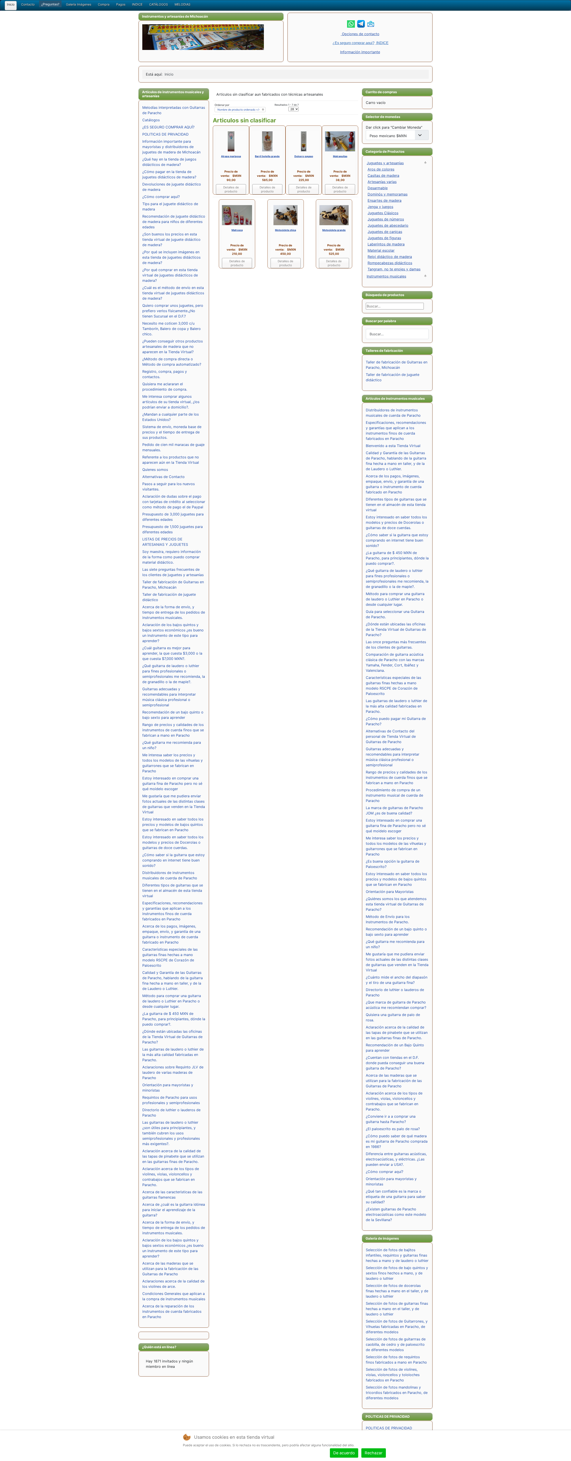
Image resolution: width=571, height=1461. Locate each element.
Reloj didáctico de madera (390, 256)
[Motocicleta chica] (285, 215)
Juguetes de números (386, 219)
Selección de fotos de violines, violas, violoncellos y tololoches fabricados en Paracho (393, 1374)
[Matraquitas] (340, 141)
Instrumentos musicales (386, 276)
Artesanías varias (382, 181)
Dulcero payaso (303, 156)
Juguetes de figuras (384, 238)
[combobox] (397, 334)
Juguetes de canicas (385, 231)
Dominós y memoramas (388, 194)
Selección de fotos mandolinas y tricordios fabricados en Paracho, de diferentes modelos (397, 1392)
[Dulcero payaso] (303, 141)
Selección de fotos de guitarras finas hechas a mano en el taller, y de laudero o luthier (397, 1308)
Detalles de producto (231, 189)
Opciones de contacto (360, 34)
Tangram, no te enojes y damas (394, 269)
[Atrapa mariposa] (231, 141)
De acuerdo (344, 1453)
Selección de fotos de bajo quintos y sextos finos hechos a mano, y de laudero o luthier (397, 1273)
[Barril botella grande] (267, 141)
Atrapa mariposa (231, 156)
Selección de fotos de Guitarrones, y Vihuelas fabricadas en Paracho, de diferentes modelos (397, 1326)
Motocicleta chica (285, 230)
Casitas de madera (383, 175)
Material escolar (381, 250)
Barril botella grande (267, 156)
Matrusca (237, 230)
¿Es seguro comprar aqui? (353, 43)
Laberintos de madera (386, 244)
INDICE (382, 43)
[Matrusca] (237, 215)
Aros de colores (381, 169)
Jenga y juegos (380, 206)
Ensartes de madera (384, 200)
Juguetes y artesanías (385, 163)
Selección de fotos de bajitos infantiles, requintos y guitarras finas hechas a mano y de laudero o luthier (397, 1255)
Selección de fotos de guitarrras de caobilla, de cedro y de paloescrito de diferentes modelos (396, 1344)
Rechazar (374, 1453)
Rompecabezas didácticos (390, 263)
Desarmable (378, 188)
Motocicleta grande (334, 230)
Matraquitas (340, 156)
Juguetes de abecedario (388, 225)
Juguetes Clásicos (383, 213)
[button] (50, 4)
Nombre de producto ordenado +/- (238, 109)
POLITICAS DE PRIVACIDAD (389, 1428)
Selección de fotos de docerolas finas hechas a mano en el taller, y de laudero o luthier (397, 1290)
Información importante (360, 52)
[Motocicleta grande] (334, 215)
